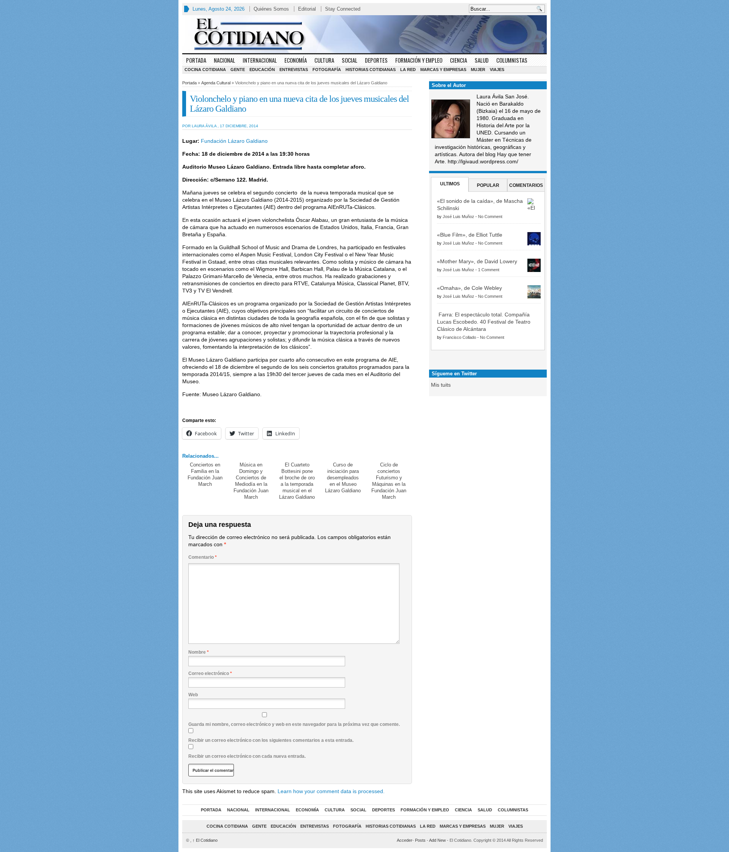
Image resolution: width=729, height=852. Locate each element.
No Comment (490, 216)
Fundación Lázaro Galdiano (233, 141)
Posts (420, 840)
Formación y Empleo (418, 60)
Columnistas (511, 60)
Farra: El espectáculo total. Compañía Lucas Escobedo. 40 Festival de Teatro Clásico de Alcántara (483, 321)
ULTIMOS (450, 184)
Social (349, 60)
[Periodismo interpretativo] (364, 34)
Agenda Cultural (215, 83)
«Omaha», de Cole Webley (469, 288)
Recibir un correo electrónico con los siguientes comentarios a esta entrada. (270, 740)
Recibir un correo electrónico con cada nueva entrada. (247, 756)
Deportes (376, 60)
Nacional (224, 60)
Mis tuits (441, 385)
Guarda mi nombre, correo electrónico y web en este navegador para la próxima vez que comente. (294, 724)
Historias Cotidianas (371, 69)
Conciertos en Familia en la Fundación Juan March (205, 474)
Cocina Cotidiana (205, 69)
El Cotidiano (205, 840)
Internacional (260, 60)
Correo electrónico (210, 673)
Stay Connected (342, 9)
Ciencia (458, 60)
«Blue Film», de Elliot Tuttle (469, 235)
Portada (196, 60)
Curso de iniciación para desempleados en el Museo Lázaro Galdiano (343, 477)
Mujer (478, 69)
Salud (482, 60)
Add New (437, 840)
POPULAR (488, 185)
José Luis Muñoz (458, 216)
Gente (237, 69)
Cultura (324, 60)
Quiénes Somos (271, 9)
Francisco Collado (459, 337)
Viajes (497, 69)
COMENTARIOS (526, 185)
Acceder (404, 840)
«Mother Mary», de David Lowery (477, 261)
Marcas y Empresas (443, 69)
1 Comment (488, 269)
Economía (295, 60)
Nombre (198, 652)
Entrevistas (293, 69)
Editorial (307, 9)
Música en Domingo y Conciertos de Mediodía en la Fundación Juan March (251, 481)
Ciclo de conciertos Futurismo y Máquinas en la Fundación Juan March (388, 481)
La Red (408, 69)
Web (193, 694)
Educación (262, 69)
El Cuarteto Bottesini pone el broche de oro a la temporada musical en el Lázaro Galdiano (297, 481)
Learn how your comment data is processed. (331, 791)
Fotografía (326, 69)
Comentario (202, 557)
